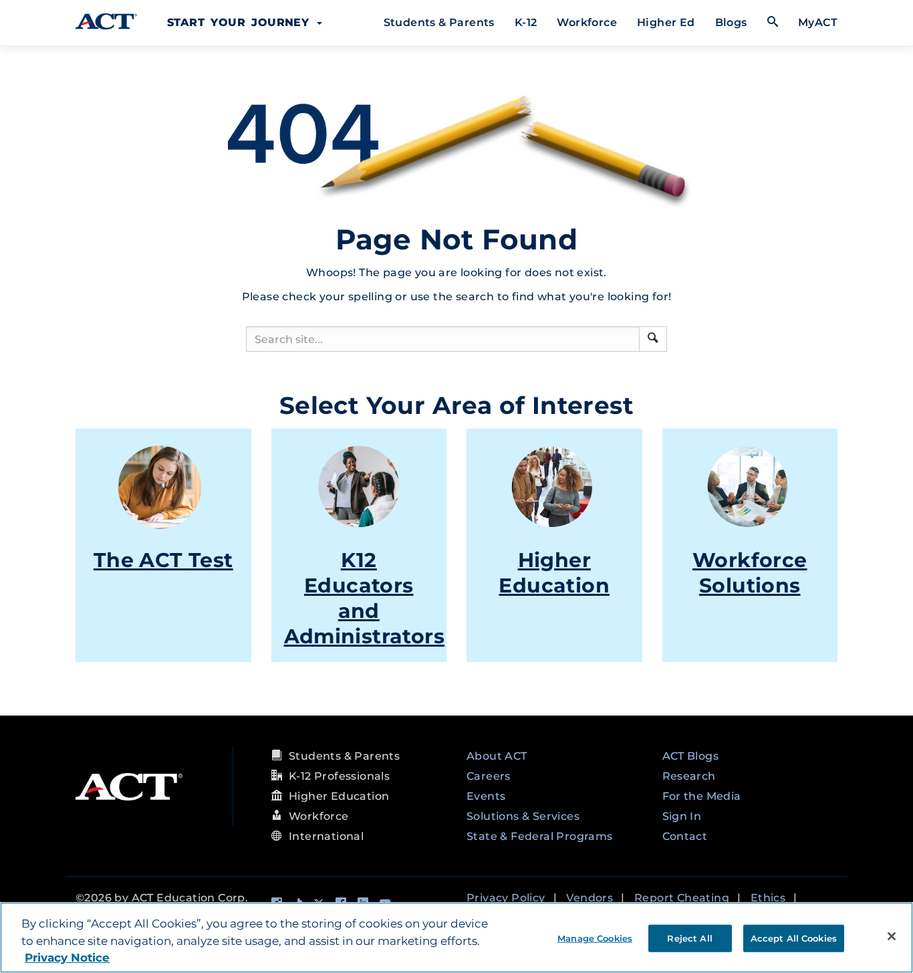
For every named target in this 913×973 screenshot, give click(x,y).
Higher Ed (666, 22)
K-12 (526, 22)
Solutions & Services (523, 816)
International (326, 836)
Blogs (731, 22)
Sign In (682, 816)
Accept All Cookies (794, 937)
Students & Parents (439, 22)
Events (486, 796)
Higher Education (554, 573)
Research (689, 776)
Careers (489, 776)
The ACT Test (163, 560)
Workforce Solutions (749, 573)
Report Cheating (681, 897)
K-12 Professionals (339, 776)
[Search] (653, 339)
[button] (653, 337)
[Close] (891, 936)
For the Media (701, 796)
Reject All (689, 937)
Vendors (589, 897)
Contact (685, 836)
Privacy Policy (506, 897)
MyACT (817, 22)
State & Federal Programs (540, 836)
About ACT (497, 756)
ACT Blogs (690, 756)
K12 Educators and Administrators (364, 598)
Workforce (587, 22)
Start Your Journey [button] (241, 22)
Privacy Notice (67, 957)
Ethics (768, 897)
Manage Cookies (594, 937)
